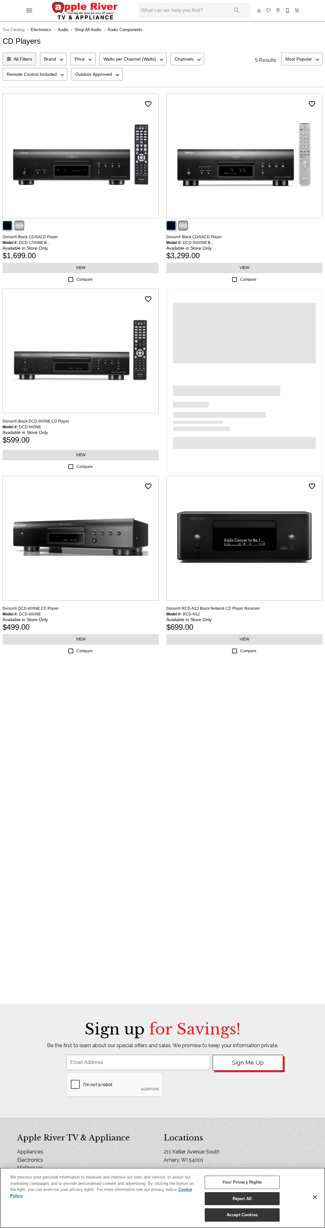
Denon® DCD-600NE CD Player (31, 608)
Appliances (30, 1152)
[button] (29, 10)
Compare (84, 279)
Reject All (242, 1198)
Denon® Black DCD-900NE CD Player (36, 421)
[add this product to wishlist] (148, 104)
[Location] (278, 10)
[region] (162, 1198)
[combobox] (53, 59)
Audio (63, 29)
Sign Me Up (248, 1062)
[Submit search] (237, 10)
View (80, 268)
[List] (269, 10)
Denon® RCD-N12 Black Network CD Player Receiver (213, 608)
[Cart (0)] (297, 10)
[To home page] (85, 10)
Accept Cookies (242, 1214)
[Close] (315, 1197)
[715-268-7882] (288, 10)
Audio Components (125, 29)
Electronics (41, 29)
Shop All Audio (88, 29)
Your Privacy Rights (242, 1182)
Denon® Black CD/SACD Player (30, 237)
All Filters (23, 59)
